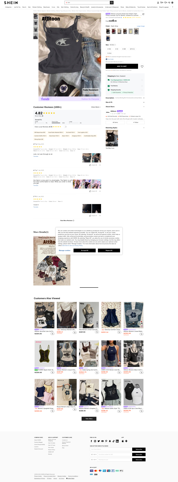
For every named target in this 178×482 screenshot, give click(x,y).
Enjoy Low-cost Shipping (52, 440)
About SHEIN (37, 440)
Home (34, 11)
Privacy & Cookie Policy (50, 476)
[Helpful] (90, 165)
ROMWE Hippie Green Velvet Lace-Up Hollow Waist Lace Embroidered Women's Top (44, 370)
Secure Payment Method (66, 442)
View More (89, 418)
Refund (50, 454)
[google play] (126, 442)
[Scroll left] (170, 7)
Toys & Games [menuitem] (141, 7)
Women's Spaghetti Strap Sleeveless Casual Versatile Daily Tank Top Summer (44, 408)
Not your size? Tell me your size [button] (114, 61)
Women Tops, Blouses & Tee (63, 11)
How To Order (51, 443)
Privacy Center (38, 476)
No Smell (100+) (70, 132)
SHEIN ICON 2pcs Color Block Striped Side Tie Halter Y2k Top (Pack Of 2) (133, 408)
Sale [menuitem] (29, 7)
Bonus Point (65, 445)
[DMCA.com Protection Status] (95, 474)
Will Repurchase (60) (39, 132)
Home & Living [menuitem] (74, 7)
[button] (169, 2)
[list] (105, 441)
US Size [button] (112, 44)
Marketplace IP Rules (39, 478)
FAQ (63, 448)
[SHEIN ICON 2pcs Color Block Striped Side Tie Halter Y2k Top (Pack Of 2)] (133, 392)
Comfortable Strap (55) (90, 136)
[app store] (122, 442)
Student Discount (38, 449)
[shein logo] (11, 2)
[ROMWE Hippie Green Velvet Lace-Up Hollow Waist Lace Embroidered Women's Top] (44, 353)
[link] (161, 2)
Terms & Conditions (73, 476)
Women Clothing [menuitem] (37, 7)
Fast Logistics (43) (83, 132)
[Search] (112, 2)
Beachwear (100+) (54, 136)
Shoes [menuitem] (122, 7)
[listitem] (112, 138)
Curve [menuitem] (53, 7)
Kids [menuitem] (58, 7)
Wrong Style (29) (38, 139)
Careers (36, 446)
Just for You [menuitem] (17, 7)
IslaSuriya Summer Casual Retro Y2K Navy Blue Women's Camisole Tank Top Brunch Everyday (111, 329)
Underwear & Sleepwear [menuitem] (112, 7)
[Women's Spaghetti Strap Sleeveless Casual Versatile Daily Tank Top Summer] (44, 392)
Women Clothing (51, 11)
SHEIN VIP (51, 452)
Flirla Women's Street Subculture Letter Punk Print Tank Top (89, 329)
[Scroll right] (172, 7)
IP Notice (49, 478)
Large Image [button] (141, 26)
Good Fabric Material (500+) (55, 132)
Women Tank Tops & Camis (79, 11)
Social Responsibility (39, 444)
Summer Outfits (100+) (40, 136)
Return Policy (51, 449)
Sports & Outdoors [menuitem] (152, 7)
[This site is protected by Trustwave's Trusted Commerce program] (91, 474)
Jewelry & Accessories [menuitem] (97, 7)
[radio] (108, 31)
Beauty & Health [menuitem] (84, 7)
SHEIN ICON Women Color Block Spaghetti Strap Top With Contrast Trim (111, 370)
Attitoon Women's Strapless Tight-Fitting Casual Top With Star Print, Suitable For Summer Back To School (89, 408)
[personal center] (158, 2)
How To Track (51, 445)
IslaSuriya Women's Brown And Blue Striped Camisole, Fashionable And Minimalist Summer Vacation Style (67, 329)
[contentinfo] (118, 471)
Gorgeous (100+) (76, 136)
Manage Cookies (62, 476)
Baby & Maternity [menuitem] (131, 7)
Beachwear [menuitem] (46, 7)
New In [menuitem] (24, 7)
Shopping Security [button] (116, 90)
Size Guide (51, 447)
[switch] (65, 127)
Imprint (55, 478)
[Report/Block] (100, 165)
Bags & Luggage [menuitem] (164, 7)
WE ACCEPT (93, 467)
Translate (35, 156)
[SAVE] (142, 66)
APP (122, 437)
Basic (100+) (65, 136)
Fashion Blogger (38, 442)
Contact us (64, 440)
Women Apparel (42, 11)
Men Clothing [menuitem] (65, 7)
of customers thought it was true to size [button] (118, 56)
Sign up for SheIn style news (99, 446)
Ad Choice (61, 478)
